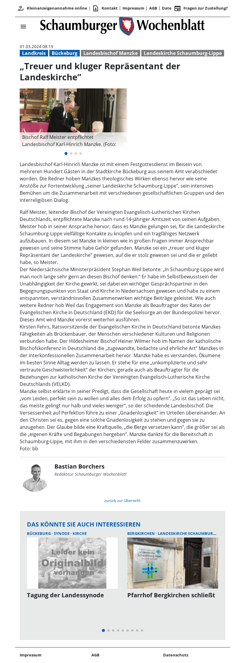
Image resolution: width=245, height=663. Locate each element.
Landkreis (34, 53)
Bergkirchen (141, 533)
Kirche (80, 533)
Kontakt (105, 8)
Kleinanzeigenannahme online (52, 8)
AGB (153, 8)
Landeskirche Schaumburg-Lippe (183, 53)
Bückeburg (64, 53)
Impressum (133, 8)
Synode (62, 533)
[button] (73, 140)
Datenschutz (175, 655)
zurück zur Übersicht (122, 500)
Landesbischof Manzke (110, 53)
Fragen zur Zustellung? (201, 8)
